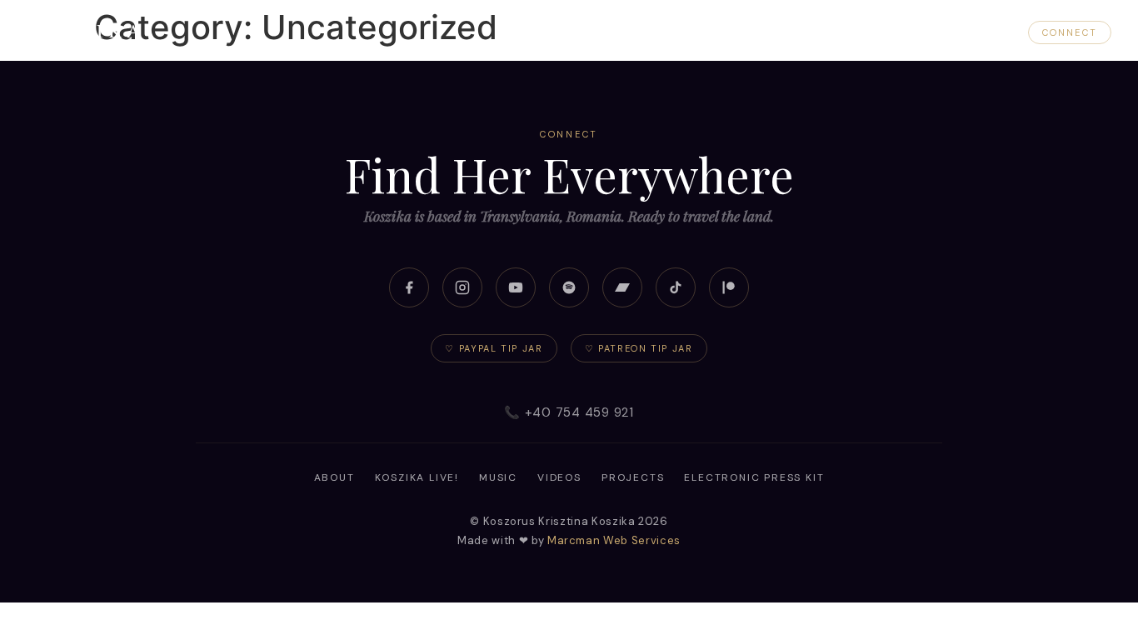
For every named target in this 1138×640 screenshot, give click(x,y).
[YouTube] (516, 288)
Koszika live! (417, 477)
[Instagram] (462, 288)
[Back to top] (1093, 595)
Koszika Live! (740, 32)
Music (828, 32)
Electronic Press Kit (754, 477)
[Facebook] (409, 288)
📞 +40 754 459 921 (569, 412)
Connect (1069, 32)
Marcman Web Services (614, 540)
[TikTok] (676, 288)
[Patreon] (729, 288)
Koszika (86, 30)
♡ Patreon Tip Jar (639, 348)
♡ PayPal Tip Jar (493, 348)
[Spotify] (569, 288)
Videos (895, 32)
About (651, 32)
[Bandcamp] (622, 288)
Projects (971, 32)
